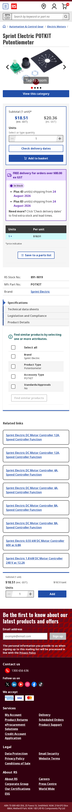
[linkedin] (14, 684)
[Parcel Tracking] (43, 6)
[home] (4, 26)
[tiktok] (40, 684)
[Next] (64, 67)
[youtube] (20, 684)
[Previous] (7, 67)
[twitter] (7, 684)
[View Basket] (64, 6)
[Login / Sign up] (54, 6)
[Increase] (59, 138)
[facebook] (34, 684)
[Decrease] (12, 138)
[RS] (14, 6)
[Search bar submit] (65, 16)
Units (12, 128)
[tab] (36, 303)
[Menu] (5, 6)
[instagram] (27, 684)
